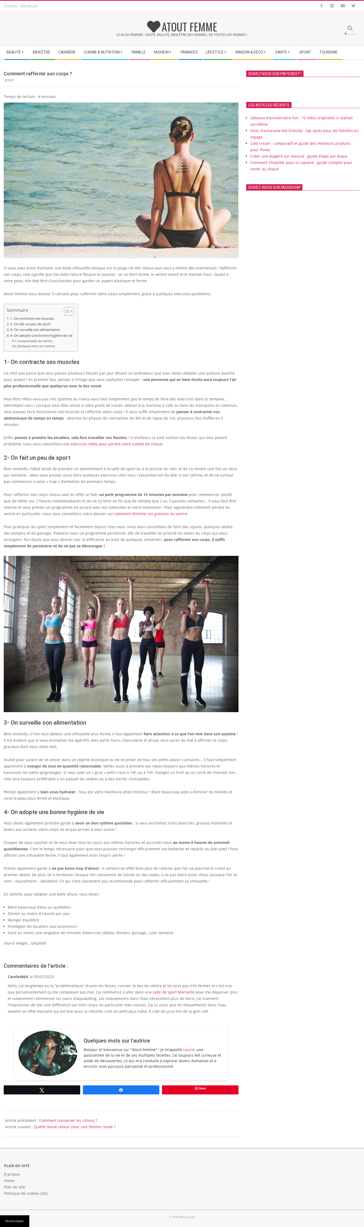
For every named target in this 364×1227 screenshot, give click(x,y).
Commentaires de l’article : (35, 341)
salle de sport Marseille (174, 992)
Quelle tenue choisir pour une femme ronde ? (75, 1126)
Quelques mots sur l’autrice (36, 346)
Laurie (189, 1049)
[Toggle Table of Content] (66, 311)
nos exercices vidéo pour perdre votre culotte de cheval (112, 443)
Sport (9, 80)
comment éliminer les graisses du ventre (150, 513)
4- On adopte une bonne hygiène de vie (41, 335)
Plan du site (29, 5)
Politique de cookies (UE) (25, 1193)
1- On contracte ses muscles (32, 318)
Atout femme (189, 26)
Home (9, 1180)
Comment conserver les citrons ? (68, 1120)
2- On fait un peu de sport (30, 324)
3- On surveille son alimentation (35, 329)
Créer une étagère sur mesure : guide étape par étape (298, 156)
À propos (10, 5)
